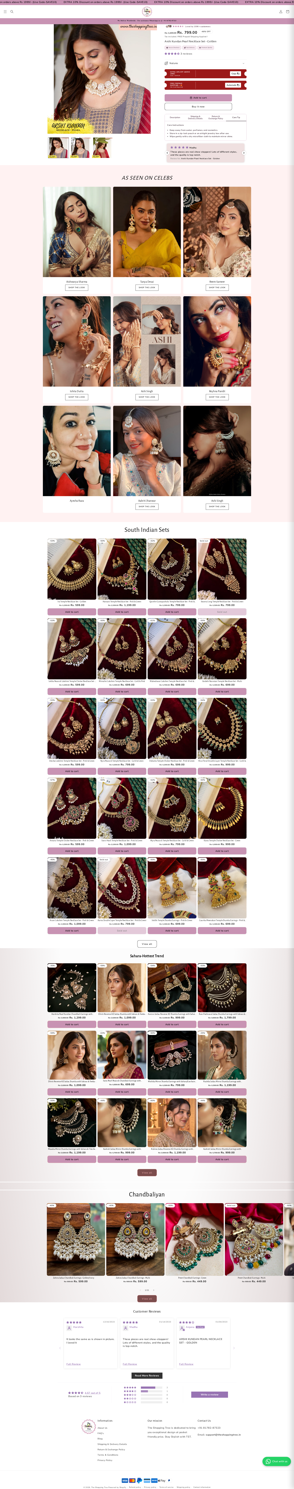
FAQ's (101, 1433)
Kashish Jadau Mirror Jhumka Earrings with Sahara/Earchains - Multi (222, 1149)
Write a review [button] (210, 1394)
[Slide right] (153, 1290)
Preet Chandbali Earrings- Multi (252, 1278)
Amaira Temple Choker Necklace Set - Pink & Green (72, 841)
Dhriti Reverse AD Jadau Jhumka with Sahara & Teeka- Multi (121, 1014)
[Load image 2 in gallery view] (80, 148)
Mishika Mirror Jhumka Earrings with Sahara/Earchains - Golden (172, 1081)
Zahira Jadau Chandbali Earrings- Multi (133, 1278)
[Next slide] (234, 1348)
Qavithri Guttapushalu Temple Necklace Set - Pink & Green (172, 602)
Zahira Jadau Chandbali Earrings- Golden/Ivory (73, 1278)
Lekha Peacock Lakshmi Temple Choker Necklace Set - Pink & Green (72, 681)
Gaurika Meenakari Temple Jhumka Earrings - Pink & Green (222, 920)
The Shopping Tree (99, 1487)
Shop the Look (76, 397)
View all (147, 944)
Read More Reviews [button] (147, 1375)
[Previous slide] (60, 1348)
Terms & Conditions (108, 1454)
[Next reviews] (244, 153)
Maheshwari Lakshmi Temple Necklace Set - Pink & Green (172, 681)
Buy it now (198, 106)
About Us (102, 1428)
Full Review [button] (73, 1364)
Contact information (202, 1487)
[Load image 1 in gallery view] (58, 148)
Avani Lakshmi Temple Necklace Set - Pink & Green (72, 920)
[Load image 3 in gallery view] (102, 148)
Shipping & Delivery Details (112, 1444)
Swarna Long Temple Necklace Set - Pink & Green (222, 602)
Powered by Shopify (117, 1487)
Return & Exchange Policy (111, 1449)
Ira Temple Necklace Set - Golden (72, 602)
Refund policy (135, 1487)
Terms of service (166, 1487)
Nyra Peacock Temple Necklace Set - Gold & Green (122, 761)
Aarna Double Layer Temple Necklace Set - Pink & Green (122, 920)
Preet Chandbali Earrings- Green (192, 1278)
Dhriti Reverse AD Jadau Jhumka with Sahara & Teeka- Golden (71, 1081)
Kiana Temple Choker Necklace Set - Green (222, 841)
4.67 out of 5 (93, 1393)
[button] (5, 11)
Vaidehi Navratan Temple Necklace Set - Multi (222, 681)
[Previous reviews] (167, 153)
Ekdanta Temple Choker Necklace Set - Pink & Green (172, 761)
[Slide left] (140, 1290)
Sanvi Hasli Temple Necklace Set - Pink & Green (122, 841)
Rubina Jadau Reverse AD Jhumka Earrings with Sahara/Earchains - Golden (172, 1149)
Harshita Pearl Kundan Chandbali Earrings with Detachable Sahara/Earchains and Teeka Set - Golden (72, 1014)
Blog (100, 1438)
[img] (74, 1322)
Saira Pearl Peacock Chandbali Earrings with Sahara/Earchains (122, 1081)
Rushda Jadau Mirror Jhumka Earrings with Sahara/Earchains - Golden (222, 1081)
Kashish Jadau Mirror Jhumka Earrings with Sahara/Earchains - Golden (122, 1149)
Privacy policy (150, 1487)
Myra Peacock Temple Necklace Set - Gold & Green (172, 841)
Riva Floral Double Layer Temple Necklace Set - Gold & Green (222, 761)
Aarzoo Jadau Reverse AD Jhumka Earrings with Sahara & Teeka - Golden (172, 1014)
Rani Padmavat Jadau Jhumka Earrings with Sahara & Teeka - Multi (222, 1014)
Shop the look (76, 287)
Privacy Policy (105, 1460)
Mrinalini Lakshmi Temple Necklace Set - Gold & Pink (122, 681)
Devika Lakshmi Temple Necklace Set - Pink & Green (71, 761)
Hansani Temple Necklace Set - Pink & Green (122, 602)
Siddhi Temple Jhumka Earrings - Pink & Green (172, 920)
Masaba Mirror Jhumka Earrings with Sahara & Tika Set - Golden (72, 1149)
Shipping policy (183, 1487)
